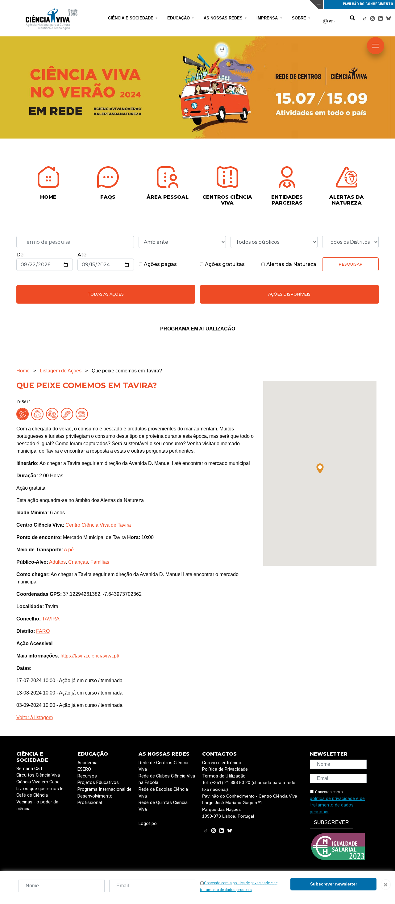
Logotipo (148, 823)
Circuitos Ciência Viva (38, 775)
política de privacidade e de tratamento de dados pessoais (337, 805)
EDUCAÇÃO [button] (179, 18)
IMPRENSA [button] (267, 18)
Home (23, 370)
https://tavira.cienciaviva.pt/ (89, 655)
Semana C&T (29, 768)
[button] (320, 468)
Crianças (78, 562)
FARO (43, 631)
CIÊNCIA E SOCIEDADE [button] (131, 18)
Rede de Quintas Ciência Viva (163, 806)
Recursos (87, 776)
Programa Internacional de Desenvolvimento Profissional (104, 796)
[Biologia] (68, 414)
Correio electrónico (221, 762)
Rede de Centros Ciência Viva (163, 766)
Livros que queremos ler (40, 788)
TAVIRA (51, 618)
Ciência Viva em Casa (38, 782)
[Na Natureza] (23, 414)
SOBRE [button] (299, 18)
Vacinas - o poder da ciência (37, 805)
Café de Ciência (32, 795)
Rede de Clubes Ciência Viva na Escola (167, 779)
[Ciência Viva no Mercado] (83, 414)
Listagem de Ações (60, 370)
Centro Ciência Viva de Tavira (98, 525)
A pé (69, 549)
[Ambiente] (38, 414)
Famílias (99, 562)
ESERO (84, 769)
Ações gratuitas (224, 264)
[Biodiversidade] (53, 414)
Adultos (57, 562)
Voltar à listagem (34, 717)
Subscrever (331, 822)
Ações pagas (160, 264)
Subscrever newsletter (333, 883)
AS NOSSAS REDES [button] (224, 18)
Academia (87, 762)
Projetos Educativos (98, 782)
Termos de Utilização (224, 776)
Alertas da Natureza (290, 264)
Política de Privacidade (225, 769)
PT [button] (330, 21)
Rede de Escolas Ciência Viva (163, 793)
